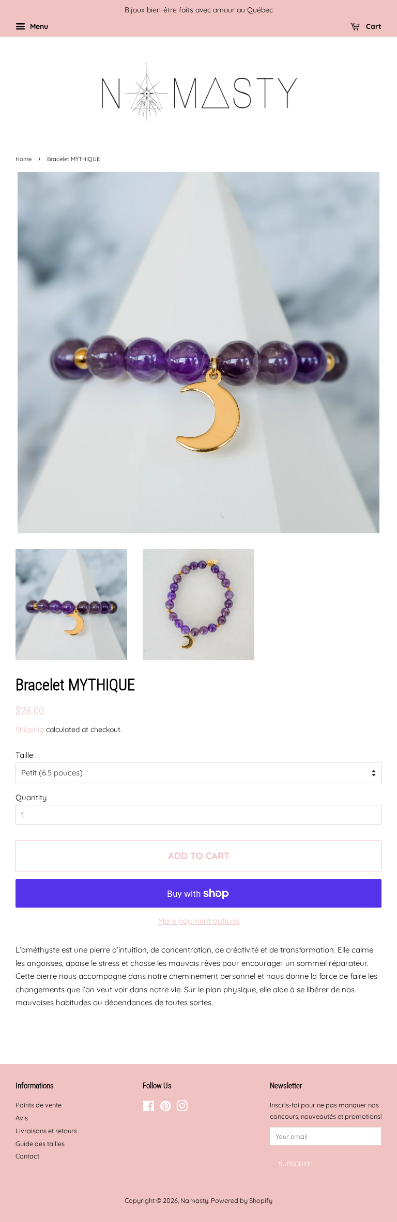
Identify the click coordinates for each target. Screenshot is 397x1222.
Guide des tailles (40, 1143)
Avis (22, 1118)
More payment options (198, 921)
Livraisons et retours (46, 1130)
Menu (38, 26)
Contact (27, 1156)
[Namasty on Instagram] (182, 1108)
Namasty (194, 1200)
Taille (24, 755)
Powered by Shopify (241, 1200)
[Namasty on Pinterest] (165, 1108)
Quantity (31, 797)
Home (24, 159)
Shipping (30, 729)
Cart (372, 26)
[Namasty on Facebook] (149, 1108)
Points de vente (39, 1105)
